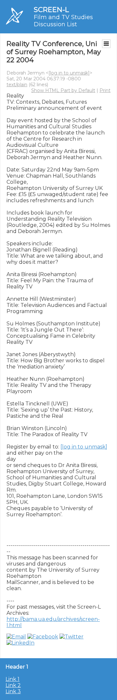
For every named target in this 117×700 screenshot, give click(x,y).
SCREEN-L (51, 10)
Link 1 (13, 679)
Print (104, 90)
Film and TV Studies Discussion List (63, 21)
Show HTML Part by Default (63, 90)
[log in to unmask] (69, 73)
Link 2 (13, 685)
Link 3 (13, 691)
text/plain (16, 85)
